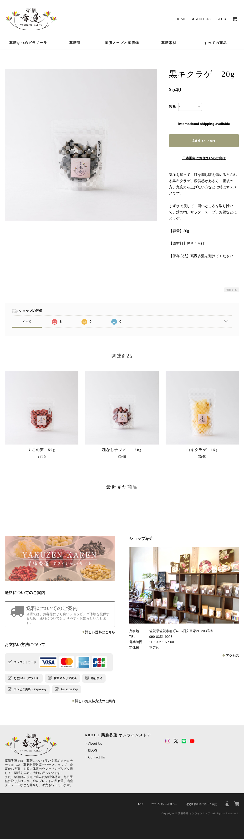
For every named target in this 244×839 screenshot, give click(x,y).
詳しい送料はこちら (100, 632)
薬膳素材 (169, 43)
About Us (201, 19)
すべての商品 (215, 43)
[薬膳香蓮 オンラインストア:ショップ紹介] (184, 585)
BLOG (221, 19)
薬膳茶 (75, 43)
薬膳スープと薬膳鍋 (122, 43)
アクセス (232, 655)
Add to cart (204, 140)
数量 (172, 106)
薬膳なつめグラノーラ (28, 43)
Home (181, 19)
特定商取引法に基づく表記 (201, 804)
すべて (27, 321)
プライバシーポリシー (164, 804)
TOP (140, 804)
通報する (231, 289)
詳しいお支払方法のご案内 (95, 701)
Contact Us (96, 757)
